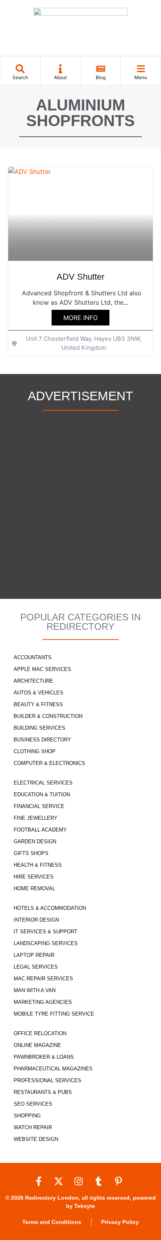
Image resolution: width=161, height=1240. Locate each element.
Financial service (39, 806)
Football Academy (40, 830)
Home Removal (34, 888)
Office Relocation (40, 1033)
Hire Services (34, 877)
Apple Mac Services (42, 669)
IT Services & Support (45, 932)
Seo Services (33, 1104)
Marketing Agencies (43, 1002)
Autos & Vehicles (38, 693)
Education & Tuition (42, 794)
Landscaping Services (46, 943)
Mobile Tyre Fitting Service (54, 1014)
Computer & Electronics (49, 763)
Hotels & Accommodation (50, 908)
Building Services (39, 728)
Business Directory (42, 740)
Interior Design (36, 920)
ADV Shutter (80, 277)
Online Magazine (37, 1045)
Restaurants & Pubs (43, 1092)
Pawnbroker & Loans (44, 1057)
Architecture (33, 681)
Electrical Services (43, 783)
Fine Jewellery (35, 818)
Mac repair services (43, 979)
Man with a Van (34, 990)
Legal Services (36, 967)
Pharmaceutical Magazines (53, 1069)
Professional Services (47, 1080)
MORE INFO (80, 318)
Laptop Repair (34, 955)
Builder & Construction (48, 716)
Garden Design (35, 841)
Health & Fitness (38, 865)
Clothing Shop (34, 751)
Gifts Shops (31, 853)
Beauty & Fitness (38, 704)
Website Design (36, 1139)
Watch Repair (33, 1127)
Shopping (27, 1116)
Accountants (33, 657)
